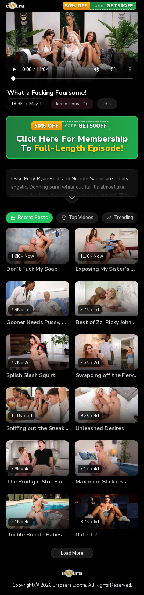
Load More (72, 553)
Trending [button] (123, 217)
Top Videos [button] (81, 217)
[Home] (15, 5)
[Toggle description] (72, 196)
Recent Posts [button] (33, 217)
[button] (107, 103)
